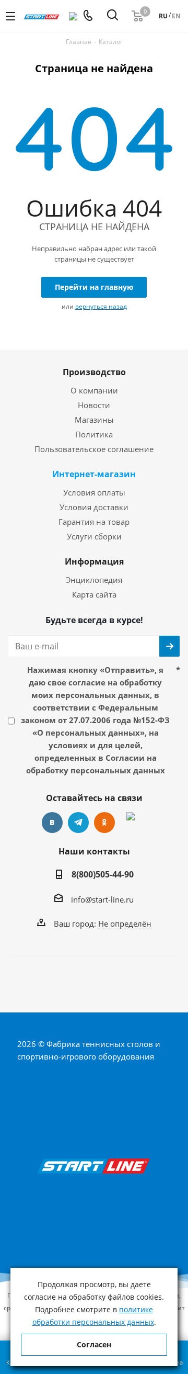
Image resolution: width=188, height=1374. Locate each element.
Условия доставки (94, 507)
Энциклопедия (94, 580)
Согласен (94, 1344)
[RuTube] (130, 822)
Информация (94, 561)
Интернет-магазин (94, 474)
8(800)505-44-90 (103, 874)
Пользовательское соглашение (94, 449)
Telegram (78, 822)
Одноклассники (104, 822)
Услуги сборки (94, 536)
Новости (94, 405)
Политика (94, 434)
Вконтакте (52, 822)
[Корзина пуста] (137, 16)
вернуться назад (101, 306)
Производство (94, 372)
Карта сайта (94, 594)
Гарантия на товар (94, 521)
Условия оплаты (94, 492)
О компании (94, 390)
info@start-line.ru (102, 899)
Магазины (94, 419)
